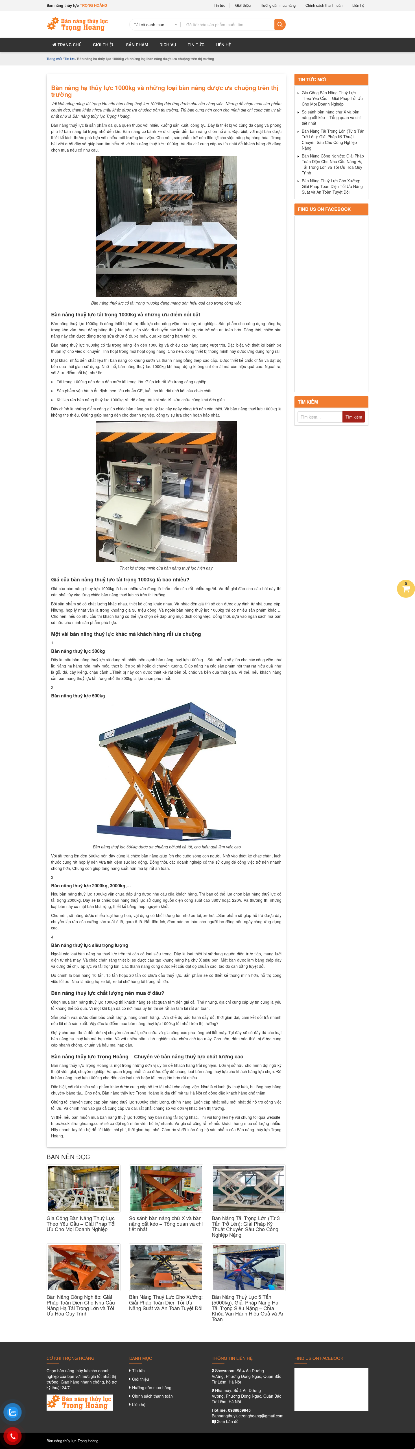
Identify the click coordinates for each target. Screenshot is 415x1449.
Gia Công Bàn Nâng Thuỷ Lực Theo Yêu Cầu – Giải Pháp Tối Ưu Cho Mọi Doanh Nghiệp (81, 1223)
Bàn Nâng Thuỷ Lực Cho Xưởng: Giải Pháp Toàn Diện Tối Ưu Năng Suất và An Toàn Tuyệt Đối (166, 1302)
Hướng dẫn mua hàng (278, 5)
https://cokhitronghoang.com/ (77, 1123)
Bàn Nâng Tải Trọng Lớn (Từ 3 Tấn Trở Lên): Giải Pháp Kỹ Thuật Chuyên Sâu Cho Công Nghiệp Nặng (246, 1226)
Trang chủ (69, 44)
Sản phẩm (137, 44)
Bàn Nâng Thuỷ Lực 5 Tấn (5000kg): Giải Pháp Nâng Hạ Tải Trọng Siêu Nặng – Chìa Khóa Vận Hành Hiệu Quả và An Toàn (248, 1308)
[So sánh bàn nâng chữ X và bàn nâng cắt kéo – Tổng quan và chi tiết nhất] (166, 1188)
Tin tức (219, 5)
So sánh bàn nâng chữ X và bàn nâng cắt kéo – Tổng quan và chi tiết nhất (166, 1223)
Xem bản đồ (228, 1421)
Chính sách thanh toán (323, 5)
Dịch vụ (168, 44)
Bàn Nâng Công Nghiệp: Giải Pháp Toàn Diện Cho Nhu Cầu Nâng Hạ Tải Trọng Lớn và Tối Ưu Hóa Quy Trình (81, 1305)
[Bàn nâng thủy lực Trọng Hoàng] (78, 24)
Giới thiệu (243, 5)
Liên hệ (358, 5)
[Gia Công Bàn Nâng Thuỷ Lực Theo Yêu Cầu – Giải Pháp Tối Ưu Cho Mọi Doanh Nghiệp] (84, 1188)
